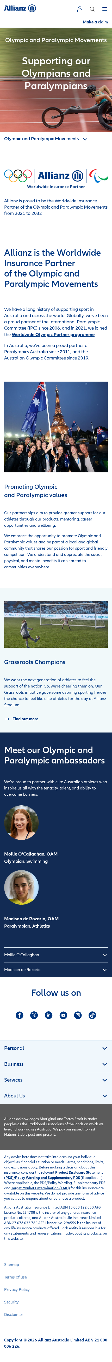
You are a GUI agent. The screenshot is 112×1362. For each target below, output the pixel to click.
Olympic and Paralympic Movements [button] (42, 139)
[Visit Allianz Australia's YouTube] (63, 1015)
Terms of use (15, 1277)
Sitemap (11, 1264)
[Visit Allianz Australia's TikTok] (92, 1015)
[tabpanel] (56, 954)
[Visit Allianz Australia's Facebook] (19, 1015)
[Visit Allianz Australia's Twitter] (34, 1015)
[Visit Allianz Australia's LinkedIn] (49, 1015)
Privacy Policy (17, 1289)
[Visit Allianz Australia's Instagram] (78, 1015)
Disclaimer (13, 1314)
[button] (92, 9)
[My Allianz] (81, 9)
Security (11, 1302)
